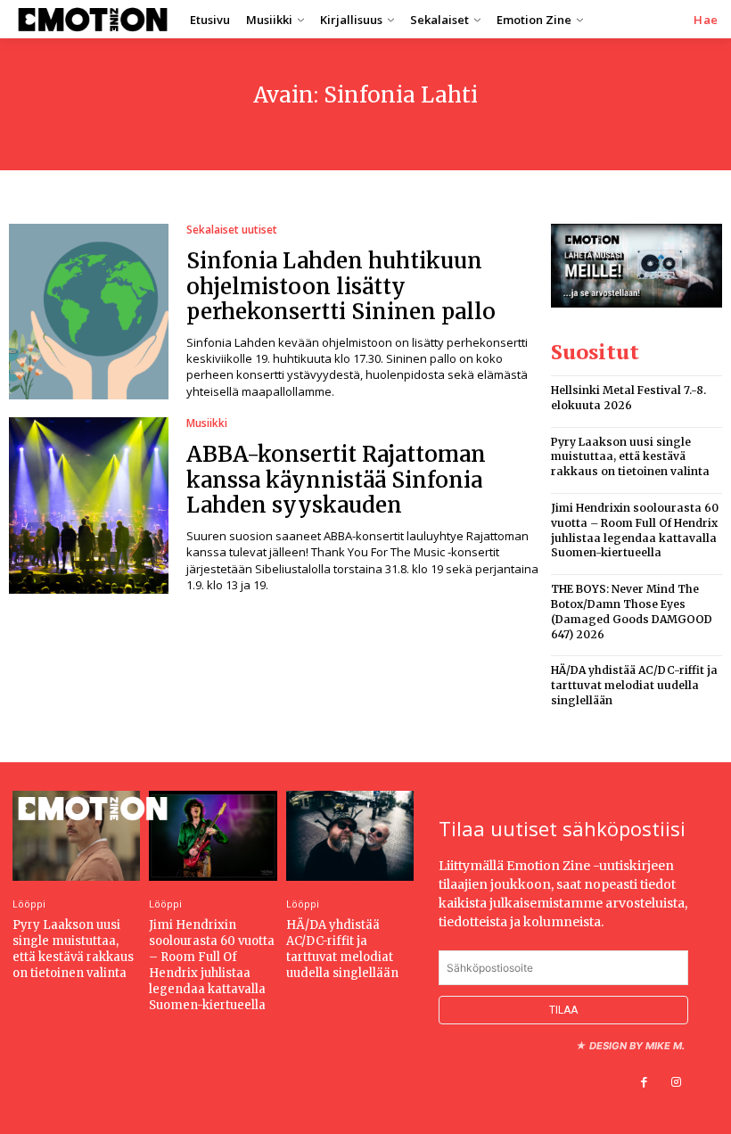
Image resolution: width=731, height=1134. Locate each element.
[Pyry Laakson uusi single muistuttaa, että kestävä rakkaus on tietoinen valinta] (76, 835)
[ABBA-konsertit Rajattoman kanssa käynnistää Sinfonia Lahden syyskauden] (88, 505)
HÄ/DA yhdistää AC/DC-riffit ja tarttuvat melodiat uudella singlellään (634, 685)
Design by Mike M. (637, 1046)
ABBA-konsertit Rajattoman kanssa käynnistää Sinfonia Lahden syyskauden (336, 480)
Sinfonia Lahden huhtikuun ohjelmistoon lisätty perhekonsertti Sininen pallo (341, 286)
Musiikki (206, 423)
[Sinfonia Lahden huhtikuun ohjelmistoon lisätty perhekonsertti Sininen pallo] (88, 311)
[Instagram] (676, 1082)
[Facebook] (644, 1082)
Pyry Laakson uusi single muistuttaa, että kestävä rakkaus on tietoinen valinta (630, 457)
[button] (706, 20)
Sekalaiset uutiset (231, 230)
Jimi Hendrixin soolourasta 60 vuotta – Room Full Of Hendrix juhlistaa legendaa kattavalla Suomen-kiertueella (212, 965)
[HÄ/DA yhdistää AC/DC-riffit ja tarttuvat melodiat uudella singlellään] (350, 835)
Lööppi (28, 903)
